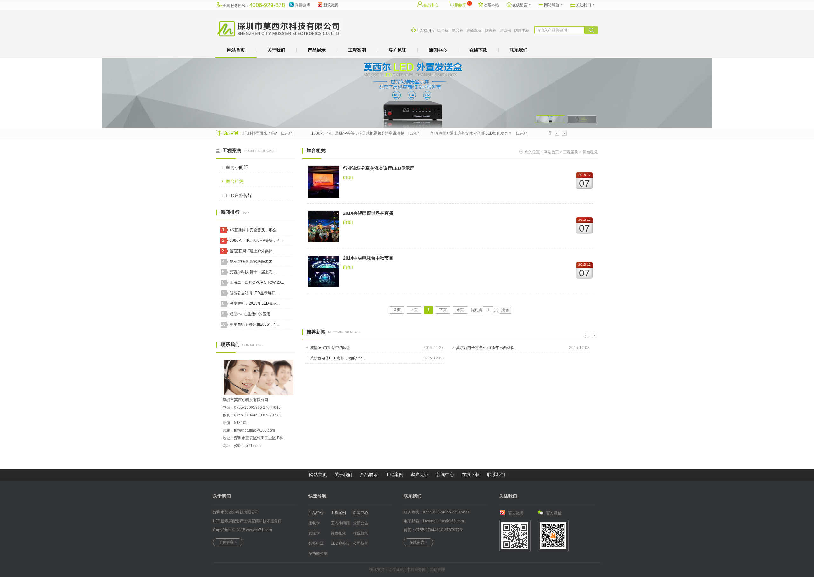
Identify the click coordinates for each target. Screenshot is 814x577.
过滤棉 (505, 30)
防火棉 (490, 30)
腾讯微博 (302, 5)
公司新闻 (360, 543)
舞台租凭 (235, 181)
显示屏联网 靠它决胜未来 (251, 261)
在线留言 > (418, 542)
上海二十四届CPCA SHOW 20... (257, 282)
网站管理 (437, 569)
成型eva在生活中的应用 (250, 314)
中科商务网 (416, 569)
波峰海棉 (474, 30)
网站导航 (551, 5)
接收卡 (314, 523)
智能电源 (316, 543)
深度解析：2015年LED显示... (254, 303)
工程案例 (357, 49)
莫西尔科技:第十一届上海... (252, 272)
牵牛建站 (396, 569)
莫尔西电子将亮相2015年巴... (254, 324)
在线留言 (520, 5)
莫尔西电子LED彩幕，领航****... (337, 358)
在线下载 (478, 49)
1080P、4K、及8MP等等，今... (256, 240)
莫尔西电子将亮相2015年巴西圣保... (486, 347)
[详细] (348, 177)
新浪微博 (331, 5)
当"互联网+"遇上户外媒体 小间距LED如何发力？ (464, 133)
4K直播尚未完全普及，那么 (253, 230)
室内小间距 (237, 167)
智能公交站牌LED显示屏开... (254, 293)
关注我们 (583, 5)
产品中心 (316, 513)
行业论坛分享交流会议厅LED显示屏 (378, 168)
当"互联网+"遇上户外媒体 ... (253, 251)
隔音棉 (457, 30)
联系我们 (519, 49)
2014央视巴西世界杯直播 (368, 213)
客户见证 (397, 49)
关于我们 (276, 49)
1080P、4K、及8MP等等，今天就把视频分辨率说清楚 (350, 133)
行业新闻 (360, 533)
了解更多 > (227, 542)
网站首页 (236, 49)
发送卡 (314, 533)
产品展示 (317, 49)
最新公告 (360, 523)
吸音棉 (443, 30)
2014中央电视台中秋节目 (368, 258)
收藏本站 (491, 5)
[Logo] (279, 36)
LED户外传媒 (239, 195)
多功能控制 (318, 553)
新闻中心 (438, 49)
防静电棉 (521, 30)
